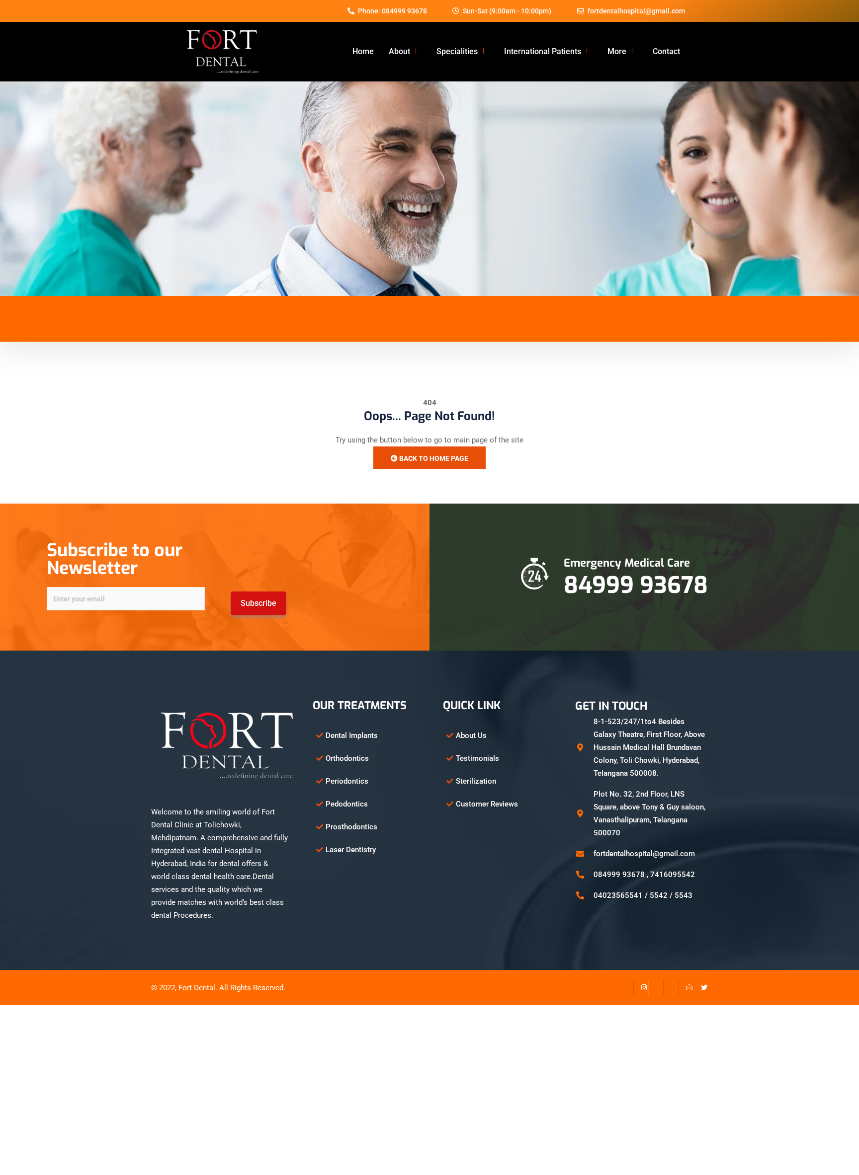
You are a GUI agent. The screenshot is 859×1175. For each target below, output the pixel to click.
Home (363, 51)
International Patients (542, 51)
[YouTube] (670, 987)
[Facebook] (625, 987)
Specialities (457, 51)
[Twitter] (700, 987)
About (399, 51)
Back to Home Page (433, 458)
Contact (666, 51)
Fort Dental (196, 987)
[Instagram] (640, 987)
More (616, 51)
